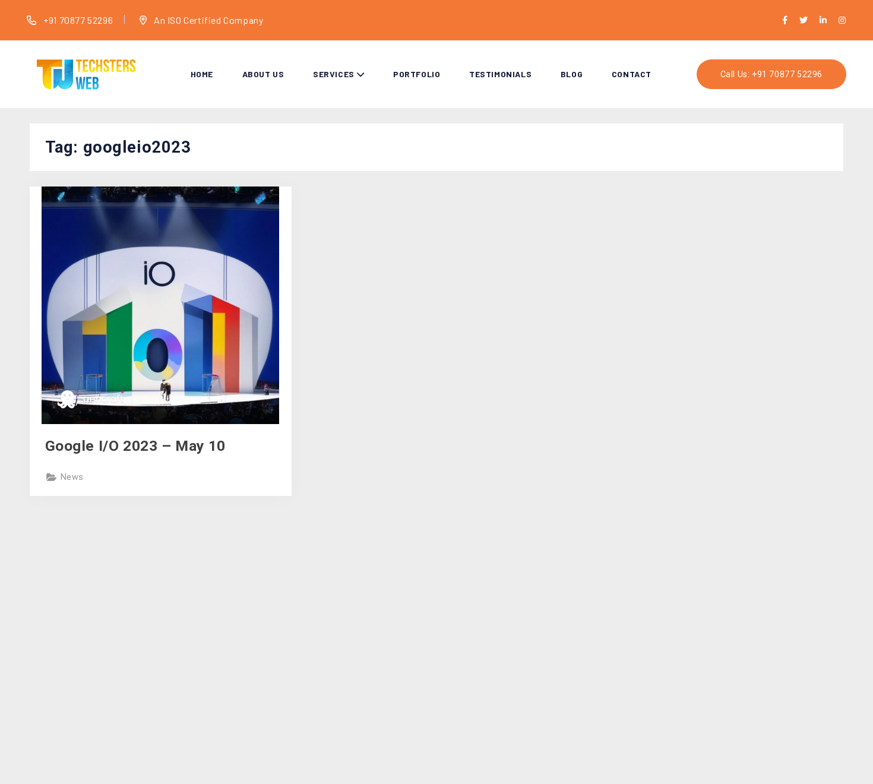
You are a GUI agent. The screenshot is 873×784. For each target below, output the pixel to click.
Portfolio (416, 74)
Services (334, 74)
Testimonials (500, 74)
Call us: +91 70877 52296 (771, 74)
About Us (263, 74)
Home (202, 74)
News (72, 477)
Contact (631, 74)
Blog (572, 74)
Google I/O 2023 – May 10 (135, 445)
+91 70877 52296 (77, 20)
